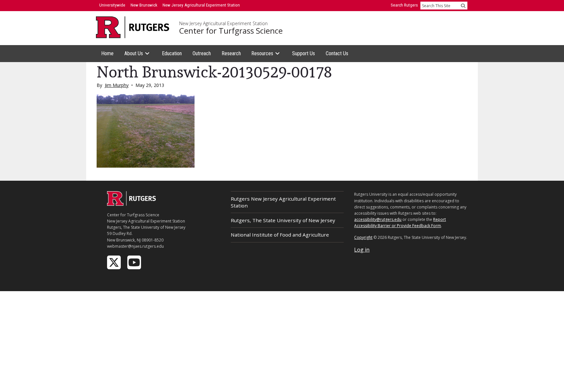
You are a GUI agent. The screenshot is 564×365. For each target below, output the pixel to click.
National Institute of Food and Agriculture (280, 234)
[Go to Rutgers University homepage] (132, 27)
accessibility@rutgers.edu (377, 219)
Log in (361, 249)
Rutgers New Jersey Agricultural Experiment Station (283, 202)
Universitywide (112, 5)
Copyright (363, 237)
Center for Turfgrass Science (231, 30)
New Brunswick (144, 5)
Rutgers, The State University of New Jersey (283, 220)
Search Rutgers (404, 5)
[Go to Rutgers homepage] (131, 203)
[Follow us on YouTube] (134, 261)
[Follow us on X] (114, 261)
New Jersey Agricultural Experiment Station (223, 23)
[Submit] (463, 5)
